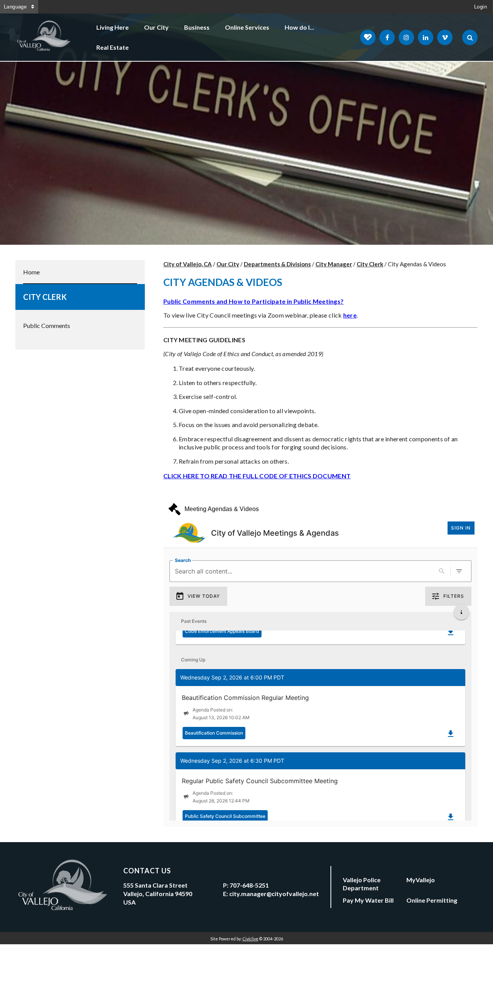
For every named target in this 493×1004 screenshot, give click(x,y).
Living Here (112, 27)
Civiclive (250, 938)
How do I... (299, 27)
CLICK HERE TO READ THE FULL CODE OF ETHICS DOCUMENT (256, 475)
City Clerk (45, 296)
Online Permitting (431, 900)
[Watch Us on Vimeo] (445, 37)
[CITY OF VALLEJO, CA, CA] (44, 37)
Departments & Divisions (277, 264)
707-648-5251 (249, 885)
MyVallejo (420, 879)
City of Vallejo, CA (187, 264)
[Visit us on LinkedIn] (425, 37)
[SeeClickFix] (368, 37)
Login (480, 7)
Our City (156, 27)
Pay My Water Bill (368, 900)
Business (197, 27)
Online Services (247, 27)
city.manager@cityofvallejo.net (274, 893)
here (350, 315)
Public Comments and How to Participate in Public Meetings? (253, 301)
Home (31, 272)
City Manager (333, 264)
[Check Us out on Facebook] (387, 37)
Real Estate (112, 47)
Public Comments (46, 325)
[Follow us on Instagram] (406, 37)
